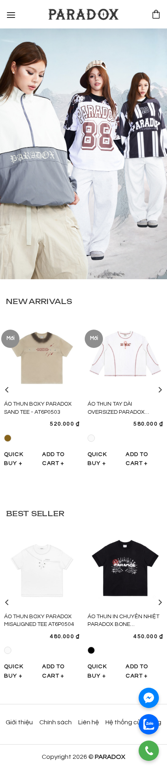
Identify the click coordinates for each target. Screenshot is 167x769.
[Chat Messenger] (149, 698)
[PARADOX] (83, 14)
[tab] (39, 301)
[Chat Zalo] (149, 724)
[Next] (160, 390)
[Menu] (11, 14)
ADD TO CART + (53, 459)
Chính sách (55, 722)
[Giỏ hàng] (156, 14)
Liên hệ (88, 722)
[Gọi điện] (149, 751)
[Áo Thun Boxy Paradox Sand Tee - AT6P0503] (41, 355)
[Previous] (7, 390)
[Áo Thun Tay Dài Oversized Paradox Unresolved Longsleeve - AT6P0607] (125, 355)
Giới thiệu (19, 722)
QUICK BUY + (14, 459)
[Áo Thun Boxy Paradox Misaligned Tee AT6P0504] (41, 567)
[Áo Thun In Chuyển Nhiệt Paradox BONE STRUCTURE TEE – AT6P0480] (125, 567)
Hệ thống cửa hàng (133, 722)
